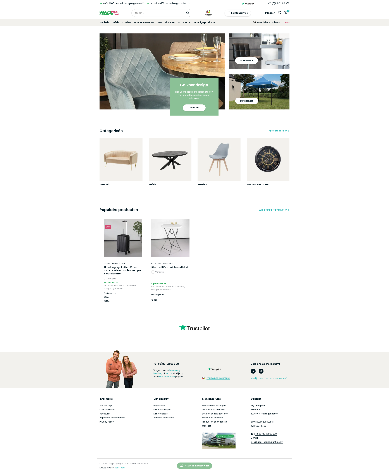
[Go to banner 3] (259, 91)
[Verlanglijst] (279, 13)
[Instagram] (253, 371)
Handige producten (205, 22)
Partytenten (184, 22)
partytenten (246, 100)
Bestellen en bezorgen (214, 405)
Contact (206, 425)
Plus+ (111, 467)
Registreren (159, 405)
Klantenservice (239, 12)
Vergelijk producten (163, 417)
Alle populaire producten (273, 209)
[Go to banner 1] (162, 71)
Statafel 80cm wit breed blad (169, 267)
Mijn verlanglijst (161, 413)
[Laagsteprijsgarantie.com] (109, 13)
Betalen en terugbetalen (215, 413)
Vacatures (105, 413)
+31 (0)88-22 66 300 (278, 3)
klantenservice (167, 376)
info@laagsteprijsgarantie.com (267, 442)
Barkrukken (246, 60)
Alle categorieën (278, 130)
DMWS (103, 467)
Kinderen (170, 22)
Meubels (104, 22)
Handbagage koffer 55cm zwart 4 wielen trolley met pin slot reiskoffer (122, 270)
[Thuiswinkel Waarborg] (208, 13)
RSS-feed (120, 467)
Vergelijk (112, 278)
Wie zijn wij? (106, 405)
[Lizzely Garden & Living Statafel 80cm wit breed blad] (170, 238)
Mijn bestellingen (162, 409)
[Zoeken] (187, 12)
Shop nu (194, 107)
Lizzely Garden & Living (115, 263)
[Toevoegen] (137, 300)
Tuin (159, 22)
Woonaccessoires (144, 22)
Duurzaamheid (107, 409)
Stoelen (126, 22)
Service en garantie (212, 417)
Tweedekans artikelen (268, 22)
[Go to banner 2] (259, 51)
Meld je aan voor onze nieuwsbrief (269, 378)
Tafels (115, 22)
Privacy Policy (107, 421)
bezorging (174, 370)
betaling (157, 373)
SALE (286, 22)
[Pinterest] (261, 371)
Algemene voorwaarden (112, 417)
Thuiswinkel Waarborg (218, 377)
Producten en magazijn (214, 421)
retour (169, 373)
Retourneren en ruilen (213, 409)
